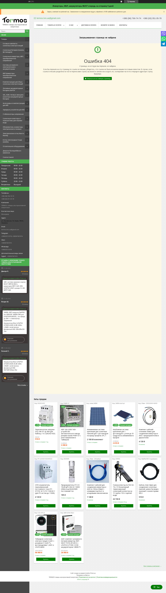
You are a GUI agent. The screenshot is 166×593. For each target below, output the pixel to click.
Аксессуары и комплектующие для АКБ (14, 104)
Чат (158, 587)
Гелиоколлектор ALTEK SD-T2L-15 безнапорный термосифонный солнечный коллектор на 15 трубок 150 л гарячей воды (123, 490)
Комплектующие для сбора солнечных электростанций (13, 83)
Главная (39, 25)
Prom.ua (93, 573)
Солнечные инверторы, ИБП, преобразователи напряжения (13, 58)
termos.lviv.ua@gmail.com (10, 229)
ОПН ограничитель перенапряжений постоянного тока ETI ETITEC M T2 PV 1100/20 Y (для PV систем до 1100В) (45, 489)
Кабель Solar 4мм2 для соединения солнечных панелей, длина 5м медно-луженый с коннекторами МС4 (149, 489)
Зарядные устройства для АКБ (14, 110)
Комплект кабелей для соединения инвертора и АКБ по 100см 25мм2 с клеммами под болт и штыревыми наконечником (97, 489)
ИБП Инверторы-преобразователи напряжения (9, 75)
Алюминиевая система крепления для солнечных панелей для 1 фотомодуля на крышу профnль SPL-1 (97, 432)
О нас (71, 25)
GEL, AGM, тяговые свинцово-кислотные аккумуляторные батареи (13, 97)
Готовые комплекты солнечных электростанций (13, 45)
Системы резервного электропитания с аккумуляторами (10, 67)
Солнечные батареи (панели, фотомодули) (13, 51)
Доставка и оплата (88, 25)
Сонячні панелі (8, 157)
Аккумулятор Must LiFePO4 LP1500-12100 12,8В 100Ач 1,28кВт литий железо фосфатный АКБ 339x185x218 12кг (14, 327)
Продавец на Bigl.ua (83, 575)
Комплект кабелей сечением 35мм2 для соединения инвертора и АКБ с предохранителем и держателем (149, 433)
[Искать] (27, 31)
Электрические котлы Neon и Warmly (13, 134)
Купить (45, 452)
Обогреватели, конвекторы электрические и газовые (13, 128)
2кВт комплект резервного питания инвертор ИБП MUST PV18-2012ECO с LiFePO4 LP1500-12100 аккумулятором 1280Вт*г (71, 543)
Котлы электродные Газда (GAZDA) (12, 141)
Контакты (123, 25)
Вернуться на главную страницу (99, 78)
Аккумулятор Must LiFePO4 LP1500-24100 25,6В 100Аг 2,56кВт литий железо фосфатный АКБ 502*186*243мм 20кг (13, 366)
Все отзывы (22, 385)
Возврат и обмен (108, 25)
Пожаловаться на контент (87, 577)
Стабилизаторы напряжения (13, 114)
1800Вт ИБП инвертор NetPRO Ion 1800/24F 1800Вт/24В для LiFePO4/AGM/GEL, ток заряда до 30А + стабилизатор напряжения (14, 316)
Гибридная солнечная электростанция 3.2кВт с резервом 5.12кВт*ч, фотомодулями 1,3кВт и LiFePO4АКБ (44, 543)
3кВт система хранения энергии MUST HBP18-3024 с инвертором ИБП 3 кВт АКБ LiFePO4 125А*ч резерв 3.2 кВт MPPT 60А (15, 286)
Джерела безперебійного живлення (12, 152)
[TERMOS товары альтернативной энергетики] (15, 20)
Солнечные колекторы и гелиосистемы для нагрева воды (12, 120)
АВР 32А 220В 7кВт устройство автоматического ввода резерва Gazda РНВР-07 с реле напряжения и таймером (71, 434)
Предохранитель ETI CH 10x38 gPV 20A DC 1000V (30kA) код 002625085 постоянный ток (70, 488)
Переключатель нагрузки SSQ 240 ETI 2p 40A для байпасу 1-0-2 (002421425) (45, 431)
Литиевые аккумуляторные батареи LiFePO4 (13, 89)
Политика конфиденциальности (107, 577)
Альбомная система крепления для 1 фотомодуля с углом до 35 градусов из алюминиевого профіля (123, 433)
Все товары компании (152, 566)
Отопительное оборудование (14, 146)
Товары (4, 39)
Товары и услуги (54, 25)
